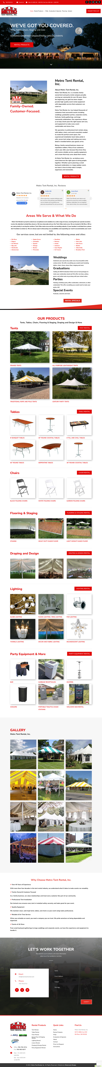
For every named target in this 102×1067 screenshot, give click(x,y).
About (55, 1039)
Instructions (56, 1047)
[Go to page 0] (63, 208)
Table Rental (35, 1032)
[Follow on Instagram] (93, 2)
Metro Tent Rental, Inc (37, 1065)
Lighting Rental (83, 589)
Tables (29, 322)
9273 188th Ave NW (81, 1032)
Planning (64, 11)
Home (31, 11)
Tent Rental (35, 1030)
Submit (86, 1002)
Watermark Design (70, 1065)
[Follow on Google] (96, 2)
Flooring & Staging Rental (78, 513)
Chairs (35, 322)
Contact (70, 11)
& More (79, 322)
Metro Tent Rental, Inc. (24, 193)
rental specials (72, 301)
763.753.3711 (9, 2)
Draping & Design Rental (79, 553)
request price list (93, 11)
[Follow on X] (90, 2)
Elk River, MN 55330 (81, 1034)
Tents (22, 322)
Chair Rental (84, 473)
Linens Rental (36, 1043)
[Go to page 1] (64, 208)
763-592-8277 (21, 1049)
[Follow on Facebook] (87, 2)
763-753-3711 (22, 1047)
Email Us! (21, 2)
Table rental (84, 412)
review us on (21, 203)
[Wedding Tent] (29, 284)
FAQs (46, 11)
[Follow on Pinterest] (99, 2)
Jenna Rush (74, 191)
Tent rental (85, 328)
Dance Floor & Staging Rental (38, 1037)
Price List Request (58, 1044)
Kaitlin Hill (48, 191)
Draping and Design (66, 322)
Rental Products (38, 11)
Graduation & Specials (55, 11)
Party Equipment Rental (79, 654)
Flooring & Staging (47, 322)
